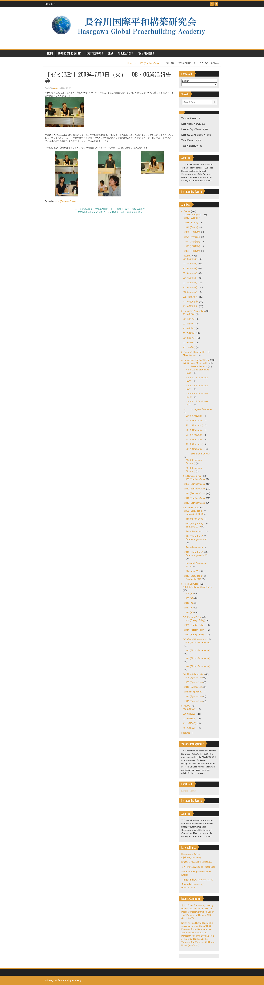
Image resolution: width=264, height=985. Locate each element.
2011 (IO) (189, 607)
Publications (125, 53)
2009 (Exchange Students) (194, 461)
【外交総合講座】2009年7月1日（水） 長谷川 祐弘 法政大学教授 (110, 209)
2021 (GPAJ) (189, 347)
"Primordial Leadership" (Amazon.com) (192, 886)
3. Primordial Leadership (193, 351)
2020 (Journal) (190, 291)
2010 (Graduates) (194, 420)
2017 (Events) (191, 217)
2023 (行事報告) (192, 246)
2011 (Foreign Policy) (194, 629)
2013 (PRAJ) (189, 314)
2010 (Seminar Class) (194, 488)
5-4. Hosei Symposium (194, 674)
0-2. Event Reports (192, 214)
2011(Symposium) (193, 691)
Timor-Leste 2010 (194, 531)
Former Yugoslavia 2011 (198, 539)
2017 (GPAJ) (189, 333)
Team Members (146, 53)
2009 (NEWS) (189, 713)
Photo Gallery (189, 355)
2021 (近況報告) (190, 296)
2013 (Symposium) (193, 701)
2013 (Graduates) (194, 434)
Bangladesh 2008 (194, 513)
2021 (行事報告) (192, 236)
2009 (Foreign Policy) (194, 624)
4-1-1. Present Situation (195, 366)
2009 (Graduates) (194, 415)
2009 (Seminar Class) (149, 63)
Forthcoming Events (70, 53)
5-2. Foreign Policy (192, 617)
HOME (50, 53)
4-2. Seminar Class (192, 475)
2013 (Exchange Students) (194, 469)
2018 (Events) (191, 222)
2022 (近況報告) (190, 301)
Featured (185, 732)
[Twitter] (216, 4)
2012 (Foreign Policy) (194, 634)
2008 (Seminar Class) (194, 479)
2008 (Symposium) (193, 677)
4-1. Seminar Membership (195, 363)
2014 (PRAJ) (189, 318)
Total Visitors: (188, 145)
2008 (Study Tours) (193, 510)
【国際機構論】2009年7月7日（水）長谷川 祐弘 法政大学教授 (110, 212)
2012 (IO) (189, 612)
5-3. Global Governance (194, 639)
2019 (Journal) (190, 287)
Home (130, 63)
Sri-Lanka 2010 (193, 526)
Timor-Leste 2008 (194, 518)
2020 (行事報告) (192, 231)
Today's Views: (189, 118)
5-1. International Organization (197, 586)
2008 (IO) (189, 593)
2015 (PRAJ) (189, 323)
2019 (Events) (191, 227)
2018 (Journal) (190, 282)
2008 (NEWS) (189, 708)
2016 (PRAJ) (189, 328)
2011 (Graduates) (194, 425)
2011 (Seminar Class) (194, 493)
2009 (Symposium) (193, 682)
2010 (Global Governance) (197, 650)
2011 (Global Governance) (197, 658)
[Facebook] (212, 4)
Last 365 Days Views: (192, 134)
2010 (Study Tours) (193, 523)
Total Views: (188, 140)
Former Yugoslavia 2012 (198, 555)
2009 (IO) (189, 598)
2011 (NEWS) (189, 723)
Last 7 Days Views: (191, 123)
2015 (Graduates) (194, 444)
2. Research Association (193, 310)
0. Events (185, 211)
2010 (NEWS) (189, 718)
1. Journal (186, 255)
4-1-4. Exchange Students (197, 453)
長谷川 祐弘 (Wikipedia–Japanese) (198, 866)
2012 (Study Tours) (193, 551)
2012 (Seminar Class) (194, 498)
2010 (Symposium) (193, 686)
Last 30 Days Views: (192, 129)
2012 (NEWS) (189, 727)
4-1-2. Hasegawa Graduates (198, 409)
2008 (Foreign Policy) (194, 620)
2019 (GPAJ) (189, 342)
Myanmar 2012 (193, 571)
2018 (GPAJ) (189, 337)
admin (55, 88)
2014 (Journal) (190, 263)
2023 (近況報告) (190, 306)
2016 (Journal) (190, 273)
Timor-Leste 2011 (194, 547)
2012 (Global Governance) (197, 666)
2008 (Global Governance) (197, 642)
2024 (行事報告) (192, 250)
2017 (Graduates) (194, 448)
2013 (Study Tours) (193, 575)
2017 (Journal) (190, 277)
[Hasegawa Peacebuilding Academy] (131, 27)
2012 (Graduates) (194, 429)
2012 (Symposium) (193, 696)
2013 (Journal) (190, 258)
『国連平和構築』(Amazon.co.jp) (197, 879)
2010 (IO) (189, 602)
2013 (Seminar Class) (194, 502)
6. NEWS (185, 705)
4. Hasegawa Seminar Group (195, 359)
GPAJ (110, 53)
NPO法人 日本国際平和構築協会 (196, 862)
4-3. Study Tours (191, 507)
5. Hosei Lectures (189, 583)
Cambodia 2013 (193, 578)
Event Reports (94, 53)
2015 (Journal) (190, 268)
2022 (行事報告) (192, 241)
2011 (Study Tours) (193, 536)
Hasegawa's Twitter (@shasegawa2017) (191, 856)
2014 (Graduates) (194, 439)
